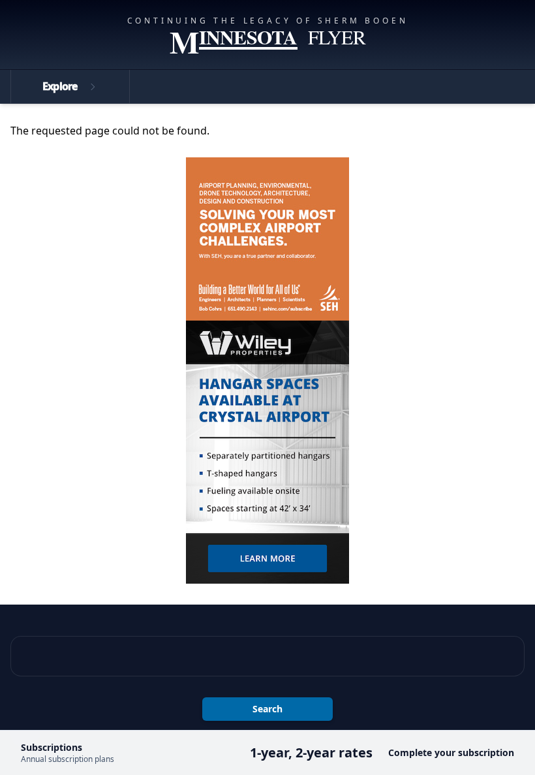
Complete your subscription (451, 752)
